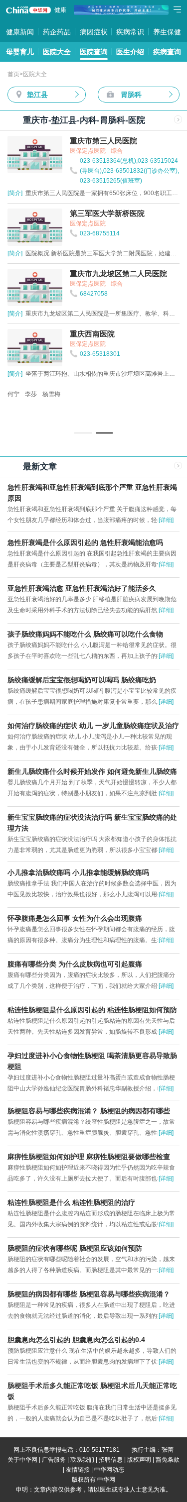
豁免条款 (168, 1459)
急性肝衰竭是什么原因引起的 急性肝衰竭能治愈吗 (85, 542)
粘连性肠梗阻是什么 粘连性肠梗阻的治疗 (71, 1202)
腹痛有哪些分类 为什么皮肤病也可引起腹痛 (74, 964)
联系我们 (82, 1459)
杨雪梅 (51, 394)
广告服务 (54, 1459)
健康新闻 (20, 32)
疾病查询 (167, 52)
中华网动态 (109, 1469)
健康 (60, 9)
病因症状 (94, 32)
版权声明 (139, 1459)
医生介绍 (130, 52)
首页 (13, 74)
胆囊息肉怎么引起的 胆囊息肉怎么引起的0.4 (76, 1340)
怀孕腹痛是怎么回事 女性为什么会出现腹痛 (74, 918)
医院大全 (57, 52)
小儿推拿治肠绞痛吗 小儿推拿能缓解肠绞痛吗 (78, 872)
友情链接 (78, 1469)
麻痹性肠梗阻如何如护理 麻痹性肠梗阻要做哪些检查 (88, 1157)
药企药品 (57, 32)
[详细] (166, 520)
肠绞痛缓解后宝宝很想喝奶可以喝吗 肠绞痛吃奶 (81, 680)
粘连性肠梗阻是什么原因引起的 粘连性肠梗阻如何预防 (92, 1010)
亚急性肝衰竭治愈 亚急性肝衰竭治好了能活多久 (81, 588)
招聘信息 (111, 1459)
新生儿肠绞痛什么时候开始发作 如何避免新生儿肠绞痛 (92, 771)
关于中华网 (22, 1459)
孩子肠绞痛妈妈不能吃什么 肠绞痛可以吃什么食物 (85, 634)
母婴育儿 (20, 52)
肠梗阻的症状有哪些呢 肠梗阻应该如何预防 (74, 1248)
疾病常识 (130, 32)
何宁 (13, 394)
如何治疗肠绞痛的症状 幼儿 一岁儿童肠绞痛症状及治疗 (93, 726)
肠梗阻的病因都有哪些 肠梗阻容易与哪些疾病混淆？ (88, 1294)
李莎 (31, 394)
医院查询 (94, 52)
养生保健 (167, 32)
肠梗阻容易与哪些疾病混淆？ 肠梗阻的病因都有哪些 (88, 1111)
